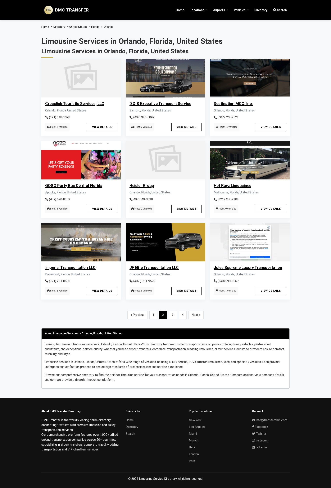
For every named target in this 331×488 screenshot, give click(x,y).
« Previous (137, 315)
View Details (102, 127)
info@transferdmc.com (271, 420)
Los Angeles (197, 427)
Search (281, 10)
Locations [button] (197, 10)
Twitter (260, 434)
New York (195, 420)
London (194, 454)
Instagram (262, 440)
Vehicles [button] (240, 10)
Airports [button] (219, 10)
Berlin (192, 447)
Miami (193, 434)
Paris (192, 461)
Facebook (261, 427)
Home (180, 10)
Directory (260, 10)
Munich (193, 440)
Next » (196, 315)
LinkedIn (261, 447)
